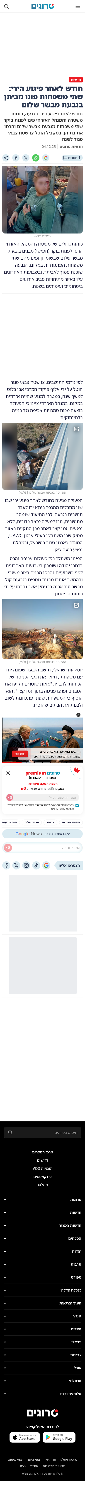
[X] (25, 157)
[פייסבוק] (6, 865)
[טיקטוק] (36, 865)
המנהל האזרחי (19, 244)
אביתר (50, 272)
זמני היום (34, 1459)
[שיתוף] (6, 157)
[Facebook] (15, 157)
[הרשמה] (9, 797)
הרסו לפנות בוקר (67, 251)
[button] (78, 715)
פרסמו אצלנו (68, 1459)
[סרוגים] (43, 1413)
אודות (34, 1466)
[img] (42, 456)
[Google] (45, 157)
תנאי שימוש (15, 1459)
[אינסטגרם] (26, 865)
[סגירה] (8, 773)
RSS (23, 1466)
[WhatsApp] (35, 157)
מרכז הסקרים (42, 1152)
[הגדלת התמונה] (76, 429)
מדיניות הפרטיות (54, 1466)
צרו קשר (50, 1459)
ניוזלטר (42, 1184)
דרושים (42, 1160)
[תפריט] (77, 6)
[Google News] (46, 865)
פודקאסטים (42, 1176)
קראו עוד (20, 753)
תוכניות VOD (43, 1168)
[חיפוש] (6, 6)
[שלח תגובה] (8, 848)
